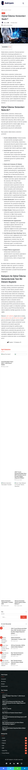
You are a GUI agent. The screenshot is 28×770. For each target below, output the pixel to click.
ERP (3, 748)
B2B (3, 745)
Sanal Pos (4, 750)
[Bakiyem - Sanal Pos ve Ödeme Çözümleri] (7, 3)
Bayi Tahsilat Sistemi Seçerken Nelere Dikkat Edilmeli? (17, 662)
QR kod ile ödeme (18, 318)
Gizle (9, 46)
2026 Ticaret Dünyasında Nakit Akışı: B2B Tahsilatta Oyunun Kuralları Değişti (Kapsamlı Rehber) (21, 475)
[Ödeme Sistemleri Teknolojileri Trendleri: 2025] (7, 540)
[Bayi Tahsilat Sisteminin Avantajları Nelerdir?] (5, 655)
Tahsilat (4, 740)
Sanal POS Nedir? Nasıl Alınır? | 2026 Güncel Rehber (7, 363)
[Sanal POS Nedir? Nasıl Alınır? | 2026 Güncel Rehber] (7, 356)
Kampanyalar (4, 686)
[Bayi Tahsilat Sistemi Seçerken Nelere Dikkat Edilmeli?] (5, 663)
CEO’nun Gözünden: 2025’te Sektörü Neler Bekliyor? (20, 602)
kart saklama (10, 316)
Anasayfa (5, 10)
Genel (9, 10)
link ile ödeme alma (6, 318)
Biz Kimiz (3, 681)
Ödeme (4, 743)
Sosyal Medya (5, 753)
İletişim (3, 683)
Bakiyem (5, 22)
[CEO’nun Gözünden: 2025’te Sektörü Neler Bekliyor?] (21, 540)
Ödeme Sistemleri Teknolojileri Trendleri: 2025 (7, 602)
